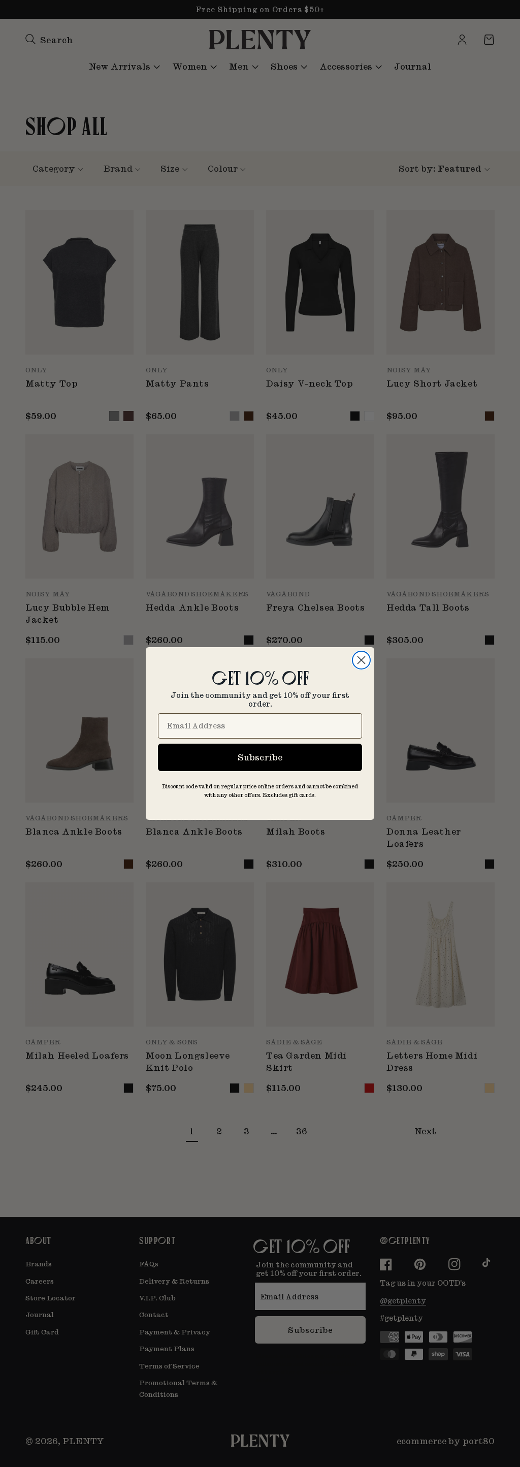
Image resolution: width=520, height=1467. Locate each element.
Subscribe (260, 757)
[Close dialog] (361, 660)
